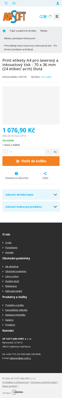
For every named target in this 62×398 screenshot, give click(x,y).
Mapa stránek (9, 386)
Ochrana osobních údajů (44, 382)
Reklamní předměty (15, 314)
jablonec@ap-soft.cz (20, 358)
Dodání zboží (12, 281)
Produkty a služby (14, 305)
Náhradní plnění (13, 291)
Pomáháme (11, 247)
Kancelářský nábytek (16, 310)
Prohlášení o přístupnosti (15, 382)
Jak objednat (11, 266)
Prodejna (10, 324)
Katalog (9, 319)
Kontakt (9, 252)
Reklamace (11, 286)
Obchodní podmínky (15, 271)
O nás (8, 242)
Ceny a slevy (12, 276)
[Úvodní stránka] (14, 16)
